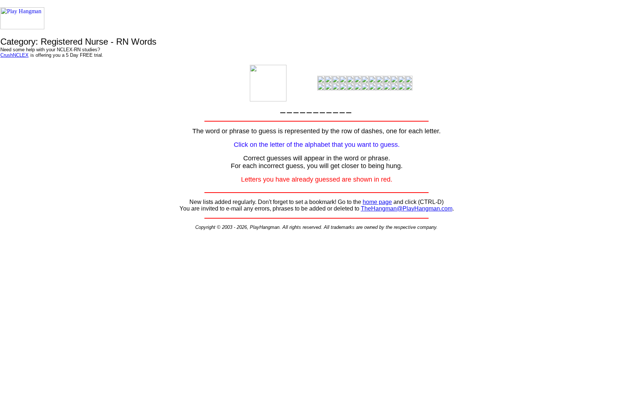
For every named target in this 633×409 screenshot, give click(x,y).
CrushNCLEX (14, 55)
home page (377, 202)
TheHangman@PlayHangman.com (406, 208)
